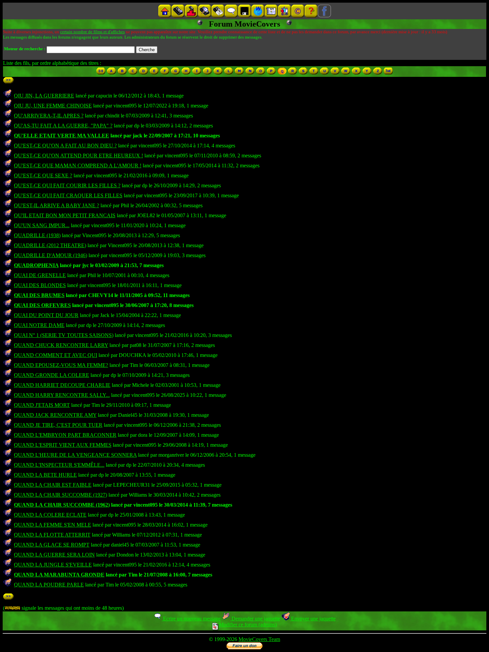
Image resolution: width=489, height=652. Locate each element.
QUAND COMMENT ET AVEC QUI (55, 355)
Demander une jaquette (255, 618)
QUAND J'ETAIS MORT (42, 405)
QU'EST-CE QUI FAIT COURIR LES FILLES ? (67, 185)
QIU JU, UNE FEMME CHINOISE (53, 105)
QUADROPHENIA (36, 265)
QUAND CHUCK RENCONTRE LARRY (61, 345)
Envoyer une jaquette (313, 618)
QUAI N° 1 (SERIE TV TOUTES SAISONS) (63, 335)
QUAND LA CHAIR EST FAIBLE (52, 485)
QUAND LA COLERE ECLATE (50, 515)
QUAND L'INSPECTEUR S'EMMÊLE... (59, 465)
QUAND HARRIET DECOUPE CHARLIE (62, 385)
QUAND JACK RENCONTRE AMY (55, 415)
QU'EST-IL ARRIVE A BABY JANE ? (56, 205)
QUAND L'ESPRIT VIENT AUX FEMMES (62, 445)
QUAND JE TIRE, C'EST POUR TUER (58, 425)
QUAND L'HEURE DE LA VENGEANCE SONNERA (75, 455)
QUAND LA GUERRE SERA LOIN (54, 555)
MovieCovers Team (259, 639)
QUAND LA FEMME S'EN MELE (52, 525)
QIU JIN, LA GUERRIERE (44, 95)
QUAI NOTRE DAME (39, 325)
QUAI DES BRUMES (39, 295)
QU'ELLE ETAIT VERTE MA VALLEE (61, 135)
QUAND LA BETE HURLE (45, 475)
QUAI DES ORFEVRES (42, 305)
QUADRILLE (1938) (37, 235)
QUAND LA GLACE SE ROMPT (51, 545)
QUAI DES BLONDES (40, 285)
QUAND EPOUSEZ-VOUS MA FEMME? (61, 365)
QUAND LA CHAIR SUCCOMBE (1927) (60, 495)
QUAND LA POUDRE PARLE (49, 584)
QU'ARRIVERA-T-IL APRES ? (48, 115)
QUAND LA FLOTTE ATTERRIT (52, 535)
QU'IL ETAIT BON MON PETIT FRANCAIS (64, 215)
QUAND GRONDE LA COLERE (51, 375)
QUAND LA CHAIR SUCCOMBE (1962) (62, 505)
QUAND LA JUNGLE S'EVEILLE (53, 565)
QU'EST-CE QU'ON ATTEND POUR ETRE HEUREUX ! (78, 155)
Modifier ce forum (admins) (248, 624)
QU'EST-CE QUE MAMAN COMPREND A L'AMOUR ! (77, 165)
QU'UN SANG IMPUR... (42, 225)
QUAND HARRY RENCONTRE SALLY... (62, 395)
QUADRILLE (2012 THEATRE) (50, 245)
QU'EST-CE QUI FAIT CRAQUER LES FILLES (68, 195)
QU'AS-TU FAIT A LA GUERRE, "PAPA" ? (63, 125)
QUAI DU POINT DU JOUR (46, 315)
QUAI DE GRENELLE (40, 275)
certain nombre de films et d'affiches (92, 31)
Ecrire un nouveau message (191, 618)
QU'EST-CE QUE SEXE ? (43, 175)
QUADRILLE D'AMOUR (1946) (50, 255)
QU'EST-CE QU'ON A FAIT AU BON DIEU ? (65, 145)
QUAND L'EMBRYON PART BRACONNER (65, 435)
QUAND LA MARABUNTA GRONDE (59, 574)
